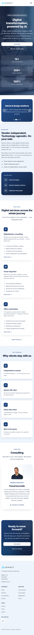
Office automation (11, 309)
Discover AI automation (17, 49)
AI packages (21, 592)
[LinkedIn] (3, 621)
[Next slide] (30, 110)
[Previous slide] (4, 110)
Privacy (3, 606)
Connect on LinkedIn (18, 505)
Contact (3, 598)
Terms (3, 609)
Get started (17, 44)
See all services (16, 339)
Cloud (19, 598)
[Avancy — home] (7, 3)
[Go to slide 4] (20, 119)
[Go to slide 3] (18, 119)
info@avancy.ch (5, 581)
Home (2, 590)
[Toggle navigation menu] (31, 3)
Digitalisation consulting (13, 234)
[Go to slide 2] (16, 119)
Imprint (3, 612)
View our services (17, 548)
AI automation (5, 595)
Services (3, 592)
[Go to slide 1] (13, 119)
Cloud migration (10, 272)
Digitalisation (21, 595)
